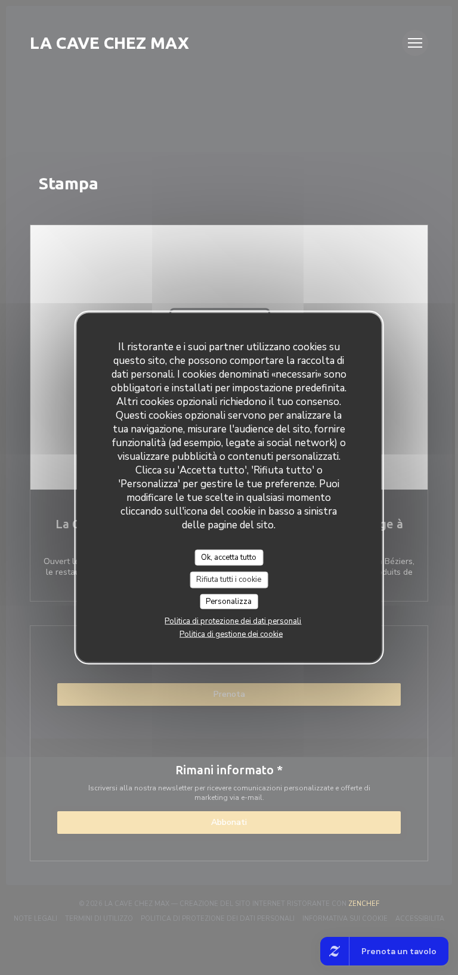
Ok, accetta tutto (228, 557)
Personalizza (229, 601)
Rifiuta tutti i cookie (228, 579)
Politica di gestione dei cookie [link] (231, 634)
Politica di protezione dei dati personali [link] (233, 621)
